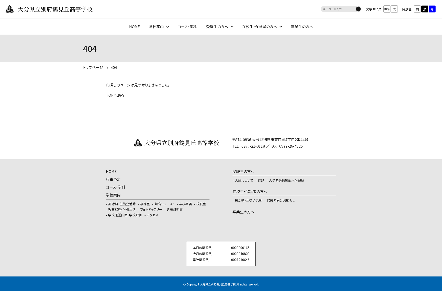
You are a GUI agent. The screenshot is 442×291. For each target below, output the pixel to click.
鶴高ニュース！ (164, 204)
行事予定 (113, 179)
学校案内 (156, 26)
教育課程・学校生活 (122, 209)
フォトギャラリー (151, 209)
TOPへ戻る (115, 95)
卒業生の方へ (302, 26)
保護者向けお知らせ (281, 200)
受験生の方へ (217, 26)
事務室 (145, 204)
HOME (134, 26)
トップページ (93, 67)
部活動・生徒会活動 (122, 204)
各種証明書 (175, 209)
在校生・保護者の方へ (259, 26)
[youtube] (221, 231)
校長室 (201, 204)
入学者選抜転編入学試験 (286, 180)
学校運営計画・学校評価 (125, 215)
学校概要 (185, 204)
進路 (261, 180)
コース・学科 (187, 26)
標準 (387, 9)
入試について (244, 180)
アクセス (152, 215)
